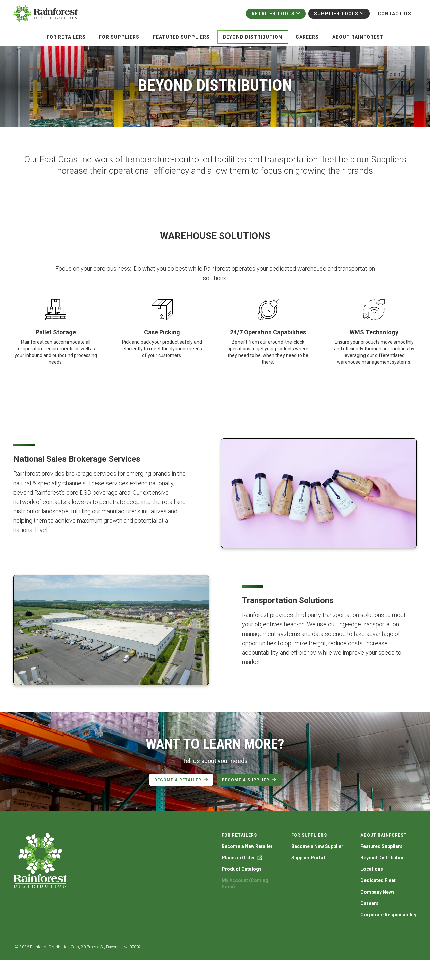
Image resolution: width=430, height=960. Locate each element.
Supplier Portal (308, 857)
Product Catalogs (242, 869)
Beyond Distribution (252, 37)
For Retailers (66, 37)
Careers (307, 37)
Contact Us (394, 13)
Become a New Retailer (247, 846)
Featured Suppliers (181, 37)
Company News (377, 892)
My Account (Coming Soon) (245, 883)
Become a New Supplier (317, 846)
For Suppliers (119, 37)
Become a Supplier (245, 780)
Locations (371, 869)
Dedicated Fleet (378, 880)
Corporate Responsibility (388, 914)
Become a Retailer (177, 780)
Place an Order (238, 857)
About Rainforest (358, 37)
